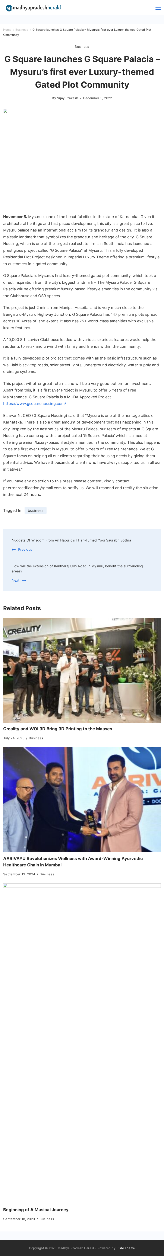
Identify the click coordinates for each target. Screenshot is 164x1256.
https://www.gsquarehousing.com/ (34, 403)
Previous (25, 549)
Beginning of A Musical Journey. (36, 1209)
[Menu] (158, 7)
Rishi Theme (126, 1248)
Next (15, 580)
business (35, 510)
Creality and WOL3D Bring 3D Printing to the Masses (57, 728)
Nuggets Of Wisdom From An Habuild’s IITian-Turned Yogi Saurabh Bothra (71, 540)
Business (82, 47)
